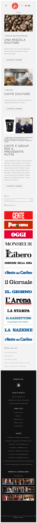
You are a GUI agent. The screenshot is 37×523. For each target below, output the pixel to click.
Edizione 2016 (18, 475)
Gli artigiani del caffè (10, 359)
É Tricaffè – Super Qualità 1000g (18, 451)
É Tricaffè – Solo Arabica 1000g (18, 444)
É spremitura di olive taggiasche (18, 400)
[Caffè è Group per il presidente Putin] (18, 125)
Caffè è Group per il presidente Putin (16, 150)
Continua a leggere (14, 60)
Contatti (18, 416)
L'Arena (23, 139)
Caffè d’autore (17, 94)
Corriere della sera (22, 36)
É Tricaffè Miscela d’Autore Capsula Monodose (18, 461)
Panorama (9, 36)
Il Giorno (18, 139)
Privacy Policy (18, 422)
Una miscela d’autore (15, 41)
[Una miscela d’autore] (18, 23)
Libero (11, 90)
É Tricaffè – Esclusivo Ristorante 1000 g (18, 440)
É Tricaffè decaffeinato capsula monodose (18, 464)
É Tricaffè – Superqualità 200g (19, 457)
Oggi (13, 36)
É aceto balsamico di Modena (18, 403)
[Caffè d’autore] (18, 77)
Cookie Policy (18, 426)
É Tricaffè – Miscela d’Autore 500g (18, 437)
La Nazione (20, 140)
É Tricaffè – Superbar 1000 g (18, 447)
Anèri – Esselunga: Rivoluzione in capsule (17, 363)
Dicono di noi (18, 412)
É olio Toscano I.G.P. (18, 396)
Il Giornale (12, 139)
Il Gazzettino (13, 140)
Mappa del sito (18, 419)
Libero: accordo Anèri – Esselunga (14, 366)
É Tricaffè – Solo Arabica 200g (18, 454)
